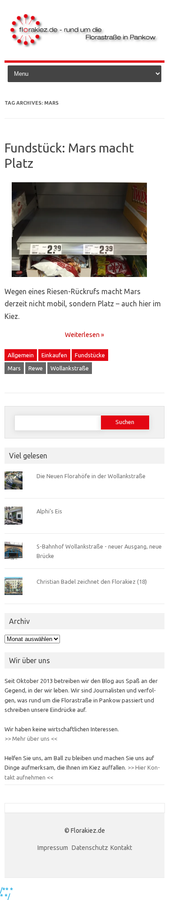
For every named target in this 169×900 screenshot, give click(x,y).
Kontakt (121, 847)
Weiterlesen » (84, 334)
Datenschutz (90, 847)
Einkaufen (54, 355)
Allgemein (21, 355)
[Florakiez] (84, 45)
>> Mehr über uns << (31, 738)
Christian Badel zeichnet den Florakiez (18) (92, 581)
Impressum (53, 847)
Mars (14, 368)
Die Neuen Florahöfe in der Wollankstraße (91, 476)
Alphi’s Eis (49, 511)
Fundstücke (90, 355)
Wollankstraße (69, 368)
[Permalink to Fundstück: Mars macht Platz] (85, 280)
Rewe (35, 368)
